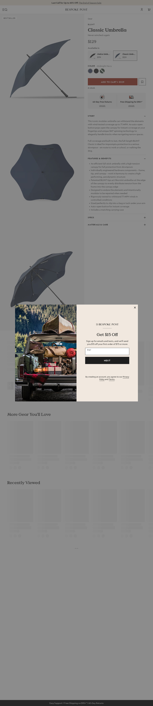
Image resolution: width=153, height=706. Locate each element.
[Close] (135, 308)
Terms (112, 379)
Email (89, 350)
